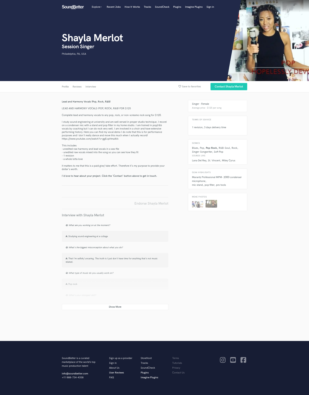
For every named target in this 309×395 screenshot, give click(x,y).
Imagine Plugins (194, 7)
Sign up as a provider (120, 358)
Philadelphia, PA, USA (74, 53)
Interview (90, 86)
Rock (234, 148)
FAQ (111, 377)
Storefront (146, 358)
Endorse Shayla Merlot (151, 204)
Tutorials (177, 363)
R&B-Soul (224, 148)
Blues (195, 148)
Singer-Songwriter (202, 151)
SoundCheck (162, 7)
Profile (65, 86)
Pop (202, 148)
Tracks (147, 7)
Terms (175, 358)
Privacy (176, 367)
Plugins (177, 7)
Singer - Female (200, 104)
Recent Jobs (114, 7)
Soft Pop (218, 151)
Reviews (77, 86)
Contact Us (178, 372)
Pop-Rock (211, 148)
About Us (114, 367)
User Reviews (116, 372)
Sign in (210, 7)
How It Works (132, 7)
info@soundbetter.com (75, 373)
